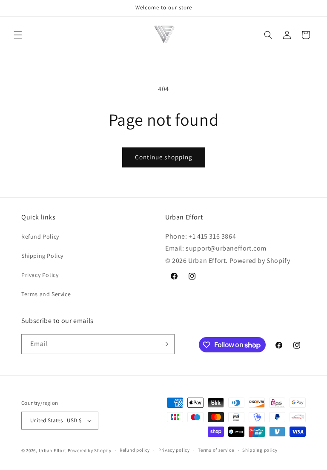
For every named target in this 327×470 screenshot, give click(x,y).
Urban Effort (52, 450)
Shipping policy (260, 450)
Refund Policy (40, 236)
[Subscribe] (164, 344)
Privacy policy (174, 450)
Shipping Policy (42, 256)
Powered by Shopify (90, 450)
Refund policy (135, 450)
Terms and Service (46, 294)
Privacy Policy (39, 275)
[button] (18, 35)
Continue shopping (163, 157)
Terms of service (216, 450)
